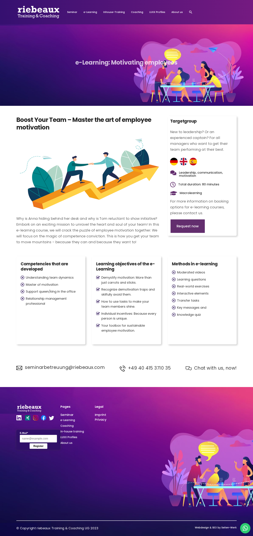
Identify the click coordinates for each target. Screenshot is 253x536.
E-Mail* (24, 433)
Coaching (137, 12)
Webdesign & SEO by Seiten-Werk (216, 527)
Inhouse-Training (114, 12)
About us (177, 12)
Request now (188, 226)
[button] (190, 12)
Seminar (72, 12)
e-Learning (90, 12)
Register (38, 446)
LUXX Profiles (157, 12)
